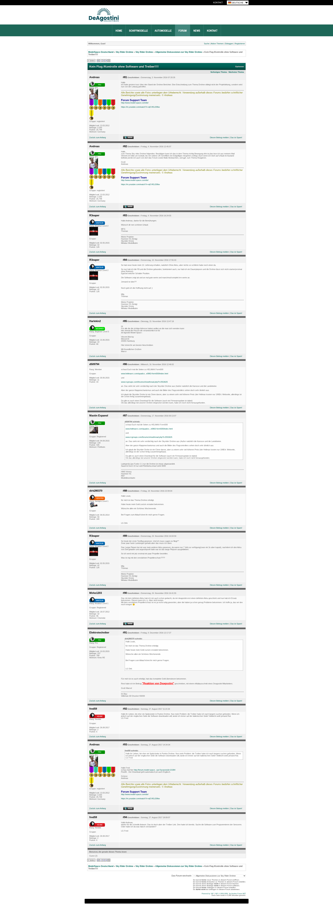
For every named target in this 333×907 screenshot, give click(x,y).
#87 (125, 415)
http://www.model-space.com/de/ (134, 103)
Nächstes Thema (236, 72)
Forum (182, 30)
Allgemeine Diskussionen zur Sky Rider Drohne (178, 52)
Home (119, 30)
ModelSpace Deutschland (100, 52)
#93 (125, 744)
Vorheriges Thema (218, 72)
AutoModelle (163, 30)
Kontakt (218, 2)
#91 (125, 632)
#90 (125, 593)
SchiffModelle (138, 30)
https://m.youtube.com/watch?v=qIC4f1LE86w (140, 107)
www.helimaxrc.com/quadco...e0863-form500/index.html (144, 374)
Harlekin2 (95, 321)
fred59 (93, 708)
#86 (125, 364)
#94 (125, 817)
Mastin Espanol (98, 415)
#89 (125, 535)
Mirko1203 (95, 593)
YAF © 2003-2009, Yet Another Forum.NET (230, 894)
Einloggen (229, 44)
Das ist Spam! (236, 137)
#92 (125, 708)
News (196, 30)
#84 (125, 259)
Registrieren (240, 44)
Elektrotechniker (99, 632)
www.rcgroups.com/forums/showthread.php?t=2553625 (144, 382)
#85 (125, 321)
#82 (125, 146)
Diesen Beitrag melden (219, 137)
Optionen (239, 66)
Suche (206, 44)
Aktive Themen (217, 44)
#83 (125, 215)
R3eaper (94, 215)
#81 (125, 77)
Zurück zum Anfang (97, 137)
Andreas (94, 77)
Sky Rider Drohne (124, 52)
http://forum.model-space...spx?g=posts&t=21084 (154, 770)
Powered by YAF (208, 894)
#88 (125, 490)
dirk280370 (95, 490)
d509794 (94, 364)
